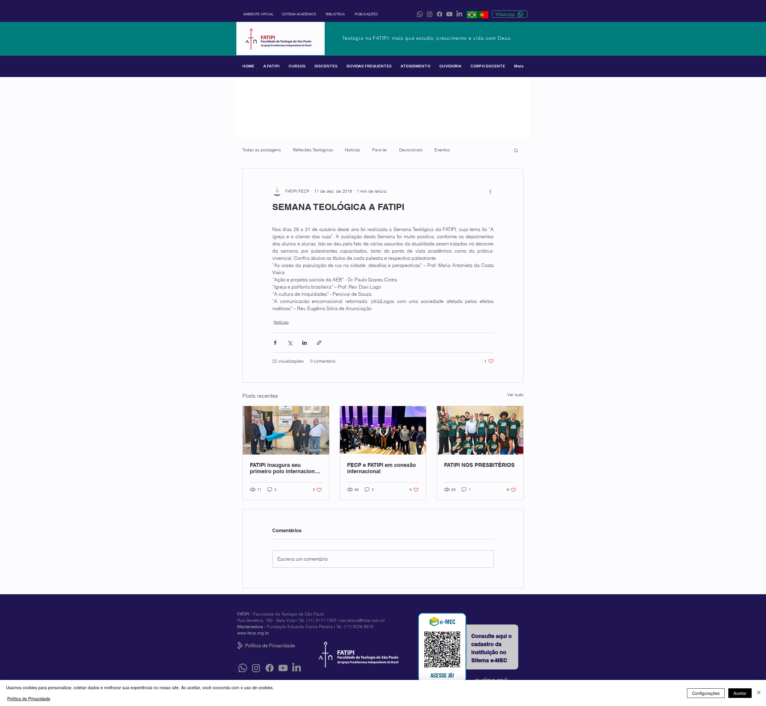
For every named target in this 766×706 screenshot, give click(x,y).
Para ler (379, 150)
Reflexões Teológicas (313, 150)
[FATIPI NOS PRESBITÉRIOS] (480, 430)
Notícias (352, 150)
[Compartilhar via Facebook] (275, 343)
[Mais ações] (490, 191)
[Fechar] (758, 693)
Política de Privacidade (28, 699)
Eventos (442, 150)
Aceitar (740, 693)
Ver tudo (515, 394)
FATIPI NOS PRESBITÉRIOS (479, 465)
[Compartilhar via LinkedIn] (304, 343)
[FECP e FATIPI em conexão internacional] (383, 430)
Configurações (706, 693)
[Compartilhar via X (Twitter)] (290, 343)
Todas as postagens (261, 150)
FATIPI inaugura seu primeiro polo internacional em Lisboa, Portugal (284, 468)
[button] (271, 65)
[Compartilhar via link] (319, 343)
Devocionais (410, 150)
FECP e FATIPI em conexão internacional (381, 468)
